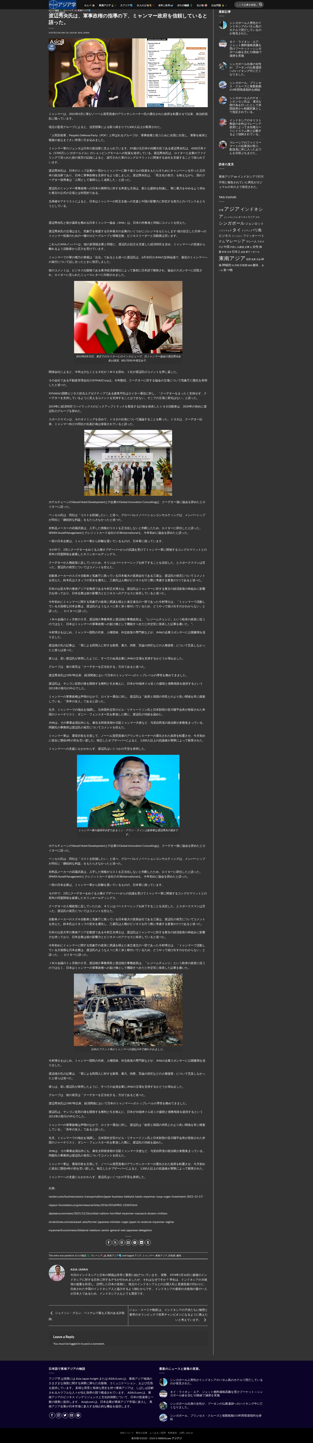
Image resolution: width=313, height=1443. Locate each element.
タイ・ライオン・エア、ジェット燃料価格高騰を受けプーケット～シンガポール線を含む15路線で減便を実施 (245, 48)
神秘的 (226, 265)
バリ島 (256, 230)
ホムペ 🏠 (89, 5)
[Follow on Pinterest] (78, 1415)
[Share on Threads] (122, 1243)
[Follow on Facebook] (52, 1415)
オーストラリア (246, 217)
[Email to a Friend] (128, 1243)
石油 (258, 259)
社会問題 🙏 (218, 5)
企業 (247, 246)
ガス (257, 217)
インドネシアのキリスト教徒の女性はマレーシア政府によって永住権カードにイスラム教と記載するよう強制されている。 (245, 127)
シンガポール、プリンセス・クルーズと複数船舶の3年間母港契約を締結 (245, 86)
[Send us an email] (72, 1415)
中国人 (233, 247)
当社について (127, 1432)
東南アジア (161, 1255)
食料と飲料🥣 (165, 5)
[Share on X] (115, 1243)
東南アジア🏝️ (106, 5)
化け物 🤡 (202, 5)
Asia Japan (83, 32)
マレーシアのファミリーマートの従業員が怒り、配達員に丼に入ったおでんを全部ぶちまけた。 (245, 148)
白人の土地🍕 (144, 5)
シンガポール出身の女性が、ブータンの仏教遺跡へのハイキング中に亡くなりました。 (245, 69)
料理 (224, 252)
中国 (226, 246)
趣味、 (179, 1255)
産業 (253, 259)
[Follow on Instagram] (59, 1415)
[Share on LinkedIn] (141, 1243)
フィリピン (237, 236)
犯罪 (248, 259)
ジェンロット (254, 223)
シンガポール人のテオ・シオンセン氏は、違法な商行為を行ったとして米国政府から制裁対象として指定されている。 (245, 104)
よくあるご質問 (158, 1432)
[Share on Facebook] (109, 1243)
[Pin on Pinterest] (135, 1243)
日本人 (236, 251)
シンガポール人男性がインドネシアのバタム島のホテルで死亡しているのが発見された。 (245, 28)
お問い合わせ (186, 1432)
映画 (243, 252)
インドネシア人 (231, 217)
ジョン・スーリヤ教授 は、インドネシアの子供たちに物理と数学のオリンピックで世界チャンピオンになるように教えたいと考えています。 (168, 1314)
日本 (229, 252)
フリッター (250, 235)
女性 (256, 247)
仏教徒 (240, 246)
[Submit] (260, 5)
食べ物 (228, 270)
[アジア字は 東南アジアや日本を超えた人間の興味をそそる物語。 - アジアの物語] (64, 4)
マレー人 (251, 241)
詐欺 (237, 265)
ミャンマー (148, 1255)
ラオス (260, 241)
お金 (221, 209)
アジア (137, 1255)
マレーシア (235, 241)
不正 (221, 247)
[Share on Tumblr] (148, 1243)
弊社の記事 (141, 1432)
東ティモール (253, 251)
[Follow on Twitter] (65, 1415)
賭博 (250, 265)
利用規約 (172, 1432)
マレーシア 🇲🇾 (70, 10)
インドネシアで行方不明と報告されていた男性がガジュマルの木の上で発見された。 (241, 181)
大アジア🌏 (126, 5)
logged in (74, 1343)
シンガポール (232, 223)
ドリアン (246, 230)
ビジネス (225, 235)
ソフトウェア (225, 230)
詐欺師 (171, 1255)
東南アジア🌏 (114, 1255)
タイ (236, 229)
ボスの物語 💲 (185, 5)
